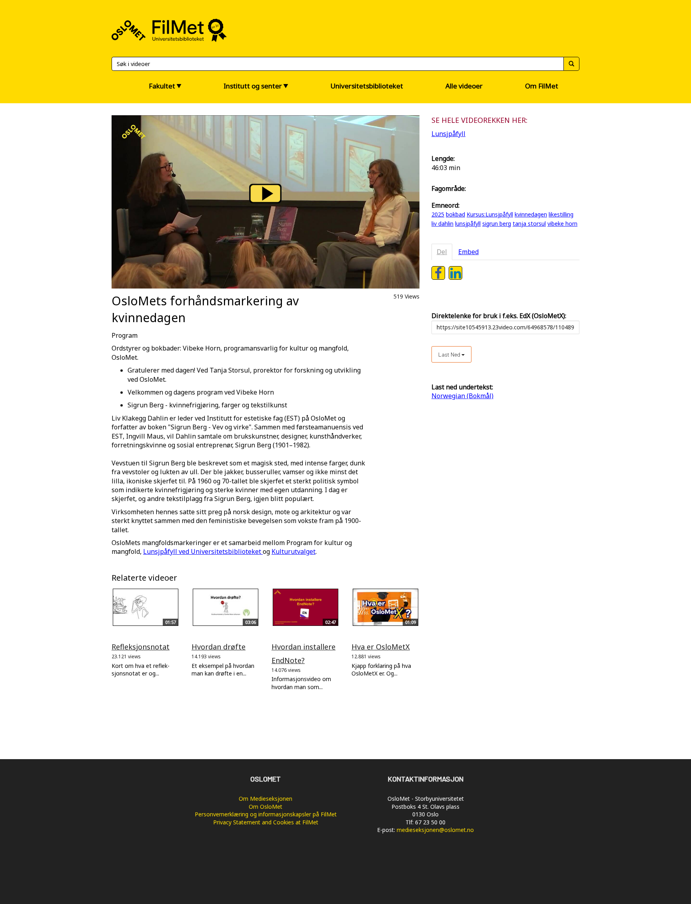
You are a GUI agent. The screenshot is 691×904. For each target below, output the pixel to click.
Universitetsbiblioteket (366, 85)
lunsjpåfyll (468, 223)
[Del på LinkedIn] (455, 273)
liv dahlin (442, 223)
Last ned (449, 354)
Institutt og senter (253, 85)
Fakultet (162, 85)
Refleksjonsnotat (141, 646)
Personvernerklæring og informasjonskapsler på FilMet (266, 814)
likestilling (561, 214)
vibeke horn (562, 223)
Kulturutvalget (294, 551)
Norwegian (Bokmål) (462, 395)
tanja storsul (529, 223)
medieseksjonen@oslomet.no (435, 830)
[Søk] (571, 64)
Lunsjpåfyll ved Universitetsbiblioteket (202, 551)
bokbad (455, 214)
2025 (437, 214)
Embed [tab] (468, 251)
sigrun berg (496, 223)
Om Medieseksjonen (265, 798)
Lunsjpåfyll (448, 133)
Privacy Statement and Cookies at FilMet (265, 822)
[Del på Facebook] (438, 273)
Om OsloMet (265, 806)
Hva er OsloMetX (380, 646)
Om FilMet (541, 85)
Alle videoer (464, 85)
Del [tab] (442, 251)
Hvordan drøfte (219, 646)
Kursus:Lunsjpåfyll (490, 214)
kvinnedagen (531, 214)
